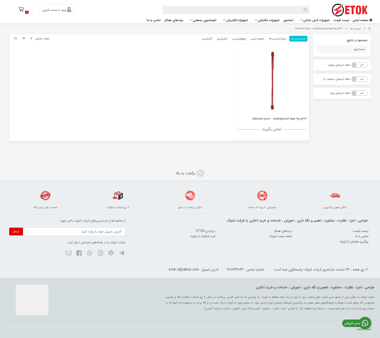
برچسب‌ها (355, 29)
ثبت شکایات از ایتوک (202, 236)
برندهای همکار (173, 20)
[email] (68, 253)
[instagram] (100, 253)
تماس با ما (154, 20)
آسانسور (288, 20)
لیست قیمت (341, 20)
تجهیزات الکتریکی (237, 20)
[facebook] (79, 253)
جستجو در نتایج (357, 40)
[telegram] (121, 253)
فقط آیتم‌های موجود (339, 65)
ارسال (16, 231)
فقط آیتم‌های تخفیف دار (336, 79)
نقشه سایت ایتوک (280, 236)
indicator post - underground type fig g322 (319, 29)
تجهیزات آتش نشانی (316, 20)
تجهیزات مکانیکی (269, 20)
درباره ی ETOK (205, 231)
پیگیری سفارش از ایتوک (353, 241)
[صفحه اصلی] (369, 29)
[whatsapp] (89, 253)
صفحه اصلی (361, 20)
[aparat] (111, 253)
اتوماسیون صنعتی (204, 20)
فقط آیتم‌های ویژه (340, 93)
